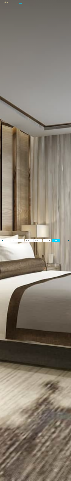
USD (68, 2)
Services (47, 2)
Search (56, 240)
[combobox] (17, 240)
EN (64, 2)
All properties (27, 2)
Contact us (53, 2)
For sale (60, 2)
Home (20, 2)
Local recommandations (38, 2)
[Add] (49, 240)
